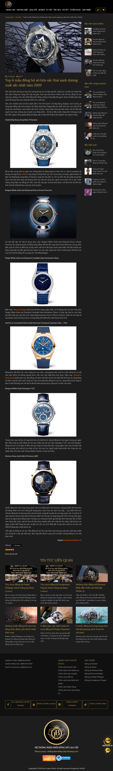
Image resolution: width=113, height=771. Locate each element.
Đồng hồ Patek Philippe (94, 677)
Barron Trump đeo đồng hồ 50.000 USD (100, 162)
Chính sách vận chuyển (67, 673)
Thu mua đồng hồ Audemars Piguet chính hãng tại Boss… (100, 105)
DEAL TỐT (33, 10)
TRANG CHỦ (10, 10)
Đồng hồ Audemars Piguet (95, 680)
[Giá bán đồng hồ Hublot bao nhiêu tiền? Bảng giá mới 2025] (88, 63)
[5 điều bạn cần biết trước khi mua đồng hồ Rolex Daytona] (88, 137)
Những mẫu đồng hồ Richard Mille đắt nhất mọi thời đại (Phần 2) (90, 587)
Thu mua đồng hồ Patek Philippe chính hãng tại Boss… (100, 94)
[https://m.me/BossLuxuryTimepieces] (108, 750)
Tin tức (65, 10)
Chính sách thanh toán (67, 667)
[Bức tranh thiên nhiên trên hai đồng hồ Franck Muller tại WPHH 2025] (88, 153)
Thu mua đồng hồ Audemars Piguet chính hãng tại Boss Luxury (55, 587)
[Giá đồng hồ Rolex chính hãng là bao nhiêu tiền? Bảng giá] (88, 32)
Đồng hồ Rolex (91, 667)
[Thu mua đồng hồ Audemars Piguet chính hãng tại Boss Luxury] (88, 105)
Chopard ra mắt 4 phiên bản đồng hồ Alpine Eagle (99, 181)
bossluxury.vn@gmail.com (21, 667)
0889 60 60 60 (24, 660)
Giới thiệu (86, 10)
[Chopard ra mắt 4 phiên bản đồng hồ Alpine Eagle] (88, 182)
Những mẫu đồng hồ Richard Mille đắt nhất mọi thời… (100, 115)
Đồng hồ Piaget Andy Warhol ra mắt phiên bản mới (100, 171)
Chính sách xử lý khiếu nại (68, 670)
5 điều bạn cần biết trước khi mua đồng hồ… (99, 136)
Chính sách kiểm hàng (67, 687)
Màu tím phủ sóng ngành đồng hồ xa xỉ (100, 191)
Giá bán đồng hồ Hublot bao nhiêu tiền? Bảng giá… (99, 62)
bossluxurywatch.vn (72, 540)
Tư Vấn (49, 10)
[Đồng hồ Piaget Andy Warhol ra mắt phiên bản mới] (88, 172)
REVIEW (42, 10)
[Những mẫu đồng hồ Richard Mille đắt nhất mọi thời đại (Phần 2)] (88, 116)
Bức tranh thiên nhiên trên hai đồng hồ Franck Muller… (99, 152)
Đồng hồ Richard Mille (94, 670)
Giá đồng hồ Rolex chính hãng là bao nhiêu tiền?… (99, 31)
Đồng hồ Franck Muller (94, 673)
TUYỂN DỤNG (75, 10)
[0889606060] (108, 740)
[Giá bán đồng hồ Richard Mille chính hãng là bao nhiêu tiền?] (88, 42)
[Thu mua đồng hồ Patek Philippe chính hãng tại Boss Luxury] (88, 95)
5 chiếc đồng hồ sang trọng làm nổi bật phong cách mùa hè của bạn (92, 629)
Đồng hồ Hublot (91, 664)
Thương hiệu (22, 10)
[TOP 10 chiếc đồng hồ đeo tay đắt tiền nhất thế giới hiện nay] (88, 74)
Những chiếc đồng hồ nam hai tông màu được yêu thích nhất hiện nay (20, 629)
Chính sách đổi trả (65, 677)
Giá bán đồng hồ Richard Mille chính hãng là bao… (99, 41)
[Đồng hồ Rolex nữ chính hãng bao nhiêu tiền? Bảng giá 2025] (88, 53)
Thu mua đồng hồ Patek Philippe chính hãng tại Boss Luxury (19, 587)
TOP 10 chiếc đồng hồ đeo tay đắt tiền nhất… (99, 73)
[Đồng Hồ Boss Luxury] (8, 4)
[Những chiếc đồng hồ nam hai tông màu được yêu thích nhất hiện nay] (88, 126)
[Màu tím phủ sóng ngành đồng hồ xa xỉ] (88, 192)
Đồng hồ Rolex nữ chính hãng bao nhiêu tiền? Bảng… (99, 52)
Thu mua (57, 10)
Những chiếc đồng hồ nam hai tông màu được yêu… (100, 125)
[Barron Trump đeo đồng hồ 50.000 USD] (88, 163)
